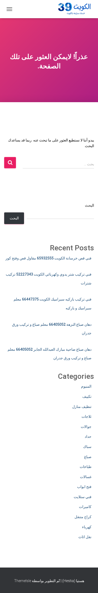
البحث (89, 205)
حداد (88, 436)
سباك (87, 447)
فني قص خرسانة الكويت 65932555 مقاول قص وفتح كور (48, 258)
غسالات (85, 477)
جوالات (86, 427)
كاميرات (85, 507)
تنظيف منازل (81, 407)
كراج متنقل (82, 517)
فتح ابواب (84, 487)
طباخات (85, 467)
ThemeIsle (22, 581)
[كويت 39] (73, 9)
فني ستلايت (82, 497)
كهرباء (86, 527)
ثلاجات (86, 416)
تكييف (86, 396)
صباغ (87, 457)
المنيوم (86, 386)
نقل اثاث (84, 537)
